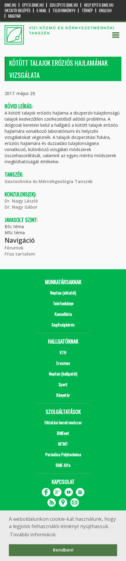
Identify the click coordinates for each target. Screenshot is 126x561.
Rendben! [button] (63, 550)
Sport (63, 384)
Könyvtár (63, 395)
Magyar (14, 16)
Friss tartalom (20, 254)
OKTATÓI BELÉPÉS (18, 10)
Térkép (87, 10)
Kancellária (63, 314)
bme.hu (10, 5)
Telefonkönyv (64, 10)
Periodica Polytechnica (63, 454)
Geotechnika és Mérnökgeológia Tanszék (49, 181)
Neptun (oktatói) (63, 292)
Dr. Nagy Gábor (21, 207)
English (105, 10)
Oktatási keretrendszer (63, 422)
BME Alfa (63, 465)
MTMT (63, 443)
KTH (63, 352)
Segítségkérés (63, 324)
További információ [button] (33, 534)
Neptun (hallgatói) (63, 373)
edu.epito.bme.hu (64, 5)
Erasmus (63, 363)
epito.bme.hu (33, 5)
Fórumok (14, 248)
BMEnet (63, 433)
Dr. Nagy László (21, 201)
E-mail (41, 10)
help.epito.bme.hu (98, 5)
